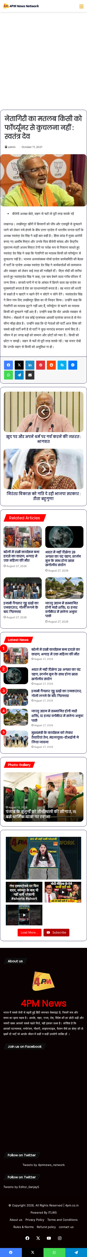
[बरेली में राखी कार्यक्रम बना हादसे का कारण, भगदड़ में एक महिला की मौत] (23, 537)
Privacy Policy (34, 1219)
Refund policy (46, 1227)
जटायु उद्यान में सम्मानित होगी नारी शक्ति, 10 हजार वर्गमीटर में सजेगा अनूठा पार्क (61, 609)
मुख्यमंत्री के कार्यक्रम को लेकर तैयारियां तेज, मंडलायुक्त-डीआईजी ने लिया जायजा (55, 737)
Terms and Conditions (62, 1219)
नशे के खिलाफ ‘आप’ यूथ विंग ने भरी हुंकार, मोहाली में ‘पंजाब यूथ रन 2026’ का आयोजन (41, 814)
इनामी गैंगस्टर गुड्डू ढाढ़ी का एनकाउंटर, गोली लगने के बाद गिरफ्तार (21, 607)
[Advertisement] (43, 62)
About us (16, 1219)
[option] (43, 797)
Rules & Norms (23, 1227)
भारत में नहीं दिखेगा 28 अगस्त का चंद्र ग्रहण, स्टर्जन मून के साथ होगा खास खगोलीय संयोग (63, 558)
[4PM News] (21, 6)
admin (12, 147)
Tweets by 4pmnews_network (44, 1165)
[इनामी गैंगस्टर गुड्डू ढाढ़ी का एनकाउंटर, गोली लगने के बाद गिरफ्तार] (23, 588)
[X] (19, 365)
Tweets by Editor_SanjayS (21, 1187)
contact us (66, 1227)
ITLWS (52, 1212)
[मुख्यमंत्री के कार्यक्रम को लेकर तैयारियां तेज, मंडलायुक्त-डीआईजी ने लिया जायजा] (16, 738)
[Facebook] (8, 365)
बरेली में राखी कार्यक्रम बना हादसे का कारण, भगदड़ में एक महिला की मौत (21, 556)
